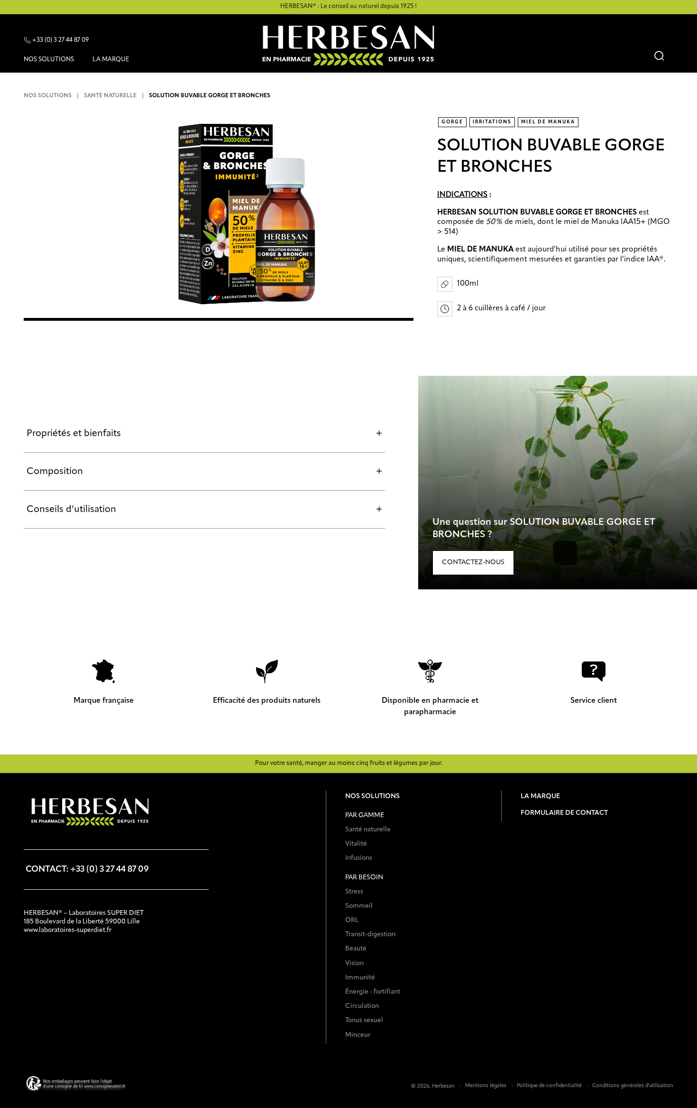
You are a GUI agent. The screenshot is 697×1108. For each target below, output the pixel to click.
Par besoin (364, 877)
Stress (354, 891)
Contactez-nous (473, 562)
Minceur (357, 1035)
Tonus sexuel (364, 1020)
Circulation (362, 1006)
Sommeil (359, 906)
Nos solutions (48, 96)
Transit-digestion (370, 934)
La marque (540, 796)
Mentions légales (485, 1086)
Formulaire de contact (564, 813)
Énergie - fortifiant (372, 991)
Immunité (360, 977)
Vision (354, 963)
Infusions (358, 858)
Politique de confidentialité (549, 1086)
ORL (351, 920)
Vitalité (356, 843)
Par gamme (364, 815)
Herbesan (443, 1086)
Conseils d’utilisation (204, 509)
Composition (204, 471)
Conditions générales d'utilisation (632, 1086)
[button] (52, 61)
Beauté (356, 948)
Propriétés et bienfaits (204, 433)
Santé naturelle (110, 96)
